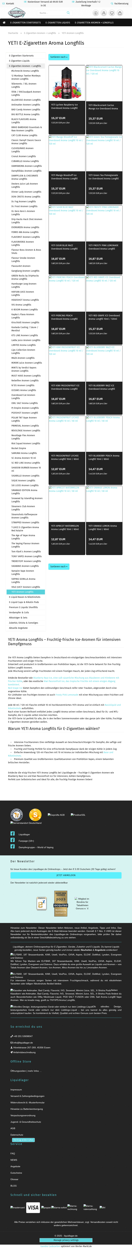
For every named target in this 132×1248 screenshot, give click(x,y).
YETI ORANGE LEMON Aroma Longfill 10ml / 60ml (103, 528)
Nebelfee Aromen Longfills (25, 380)
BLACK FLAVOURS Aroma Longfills (23, 121)
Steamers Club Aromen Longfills (23, 508)
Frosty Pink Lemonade (66, 694)
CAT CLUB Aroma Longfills (24, 135)
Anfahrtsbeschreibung (24, 1052)
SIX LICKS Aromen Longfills (25, 485)
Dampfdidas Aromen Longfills (26, 171)
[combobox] (59, 57)
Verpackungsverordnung (22, 1115)
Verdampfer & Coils (19, 612)
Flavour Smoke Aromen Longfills (23, 260)
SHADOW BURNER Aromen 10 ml (26, 469)
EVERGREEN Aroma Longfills (25, 227)
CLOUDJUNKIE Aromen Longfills (22, 150)
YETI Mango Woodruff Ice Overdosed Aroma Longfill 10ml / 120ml (64, 177)
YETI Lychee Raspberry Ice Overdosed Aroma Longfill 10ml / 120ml (64, 106)
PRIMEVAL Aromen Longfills (25, 425)
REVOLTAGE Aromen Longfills (25, 430)
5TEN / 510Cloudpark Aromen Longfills (26, 93)
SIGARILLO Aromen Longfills (25, 475)
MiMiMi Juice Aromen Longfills (26, 362)
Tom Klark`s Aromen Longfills (26, 551)
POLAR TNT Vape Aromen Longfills (24, 419)
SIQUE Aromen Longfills (23, 480)
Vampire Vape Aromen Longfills (22, 573)
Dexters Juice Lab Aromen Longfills (24, 185)
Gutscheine (16, 1173)
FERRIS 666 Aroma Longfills (25, 232)
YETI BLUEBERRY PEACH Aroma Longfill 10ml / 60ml (104, 457)
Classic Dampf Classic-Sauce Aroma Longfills (26, 142)
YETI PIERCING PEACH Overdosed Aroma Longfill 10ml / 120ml (64, 317)
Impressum (16, 1089)
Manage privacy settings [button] (66, 1240)
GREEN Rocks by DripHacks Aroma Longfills (25, 277)
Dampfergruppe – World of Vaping (36, 847)
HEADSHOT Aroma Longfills (25, 300)
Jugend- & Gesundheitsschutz (25, 1122)
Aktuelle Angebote (18, 628)
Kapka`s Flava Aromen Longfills (22, 316)
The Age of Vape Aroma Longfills (23, 537)
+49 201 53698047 (23, 1036)
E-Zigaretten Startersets (25, 22)
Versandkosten (97, 1222)
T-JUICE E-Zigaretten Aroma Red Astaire (25, 529)
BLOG (13, 1185)
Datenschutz (16, 1134)
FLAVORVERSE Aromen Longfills (22, 243)
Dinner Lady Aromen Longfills (26, 191)
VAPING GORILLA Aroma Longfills (23, 581)
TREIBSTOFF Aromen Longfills (26, 561)
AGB (12, 1128)
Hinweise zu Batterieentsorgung (26, 1109)
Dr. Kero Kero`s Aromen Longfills (23, 213)
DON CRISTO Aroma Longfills (25, 196)
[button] (104, 14)
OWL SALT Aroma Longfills (24, 403)
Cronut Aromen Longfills (23, 156)
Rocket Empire (18, 448)
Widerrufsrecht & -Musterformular (27, 1102)
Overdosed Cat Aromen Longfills (23, 397)
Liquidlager (24, 834)
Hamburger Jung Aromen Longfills (23, 285)
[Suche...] (68, 12)
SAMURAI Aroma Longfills (24, 453)
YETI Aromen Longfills (22, 592)
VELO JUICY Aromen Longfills (25, 587)
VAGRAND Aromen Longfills (25, 566)
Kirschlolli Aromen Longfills (25, 322)
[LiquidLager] (16, 13)
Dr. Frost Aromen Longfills (24, 206)
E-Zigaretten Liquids (58, 22)
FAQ (12, 1153)
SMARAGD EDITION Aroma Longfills (24, 492)
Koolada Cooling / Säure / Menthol (24, 329)
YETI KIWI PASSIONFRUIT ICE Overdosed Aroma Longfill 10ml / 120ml (65, 387)
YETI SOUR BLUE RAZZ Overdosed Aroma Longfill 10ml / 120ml (64, 247)
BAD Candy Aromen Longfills (25, 109)
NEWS (13, 1160)
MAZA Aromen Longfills (23, 358)
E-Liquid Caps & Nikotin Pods (24, 602)
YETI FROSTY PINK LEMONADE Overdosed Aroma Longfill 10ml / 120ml (103, 247)
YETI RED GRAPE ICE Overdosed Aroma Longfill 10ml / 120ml (104, 317)
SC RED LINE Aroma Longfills (25, 462)
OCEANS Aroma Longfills (23, 390)
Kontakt (9, 3)
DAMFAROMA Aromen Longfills (26, 166)
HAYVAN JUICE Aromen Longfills (22, 293)
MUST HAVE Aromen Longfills (26, 375)
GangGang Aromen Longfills (25, 271)
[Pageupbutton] (125, 1243)
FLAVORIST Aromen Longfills (25, 237)
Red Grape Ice (15, 688)
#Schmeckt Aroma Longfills (25, 71)
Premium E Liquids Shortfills (23, 607)
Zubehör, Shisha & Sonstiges (23, 622)
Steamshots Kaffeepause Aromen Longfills (24, 516)
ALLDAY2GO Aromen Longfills (26, 100)
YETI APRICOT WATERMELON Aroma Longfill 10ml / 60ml (65, 528)
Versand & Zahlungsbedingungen (27, 1096)
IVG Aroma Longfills (21, 304)
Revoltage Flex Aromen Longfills (23, 437)
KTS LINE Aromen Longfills (24, 335)
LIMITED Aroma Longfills (23, 345)
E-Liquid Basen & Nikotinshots (24, 597)
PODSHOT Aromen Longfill (24, 412)
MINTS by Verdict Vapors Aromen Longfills (23, 369)
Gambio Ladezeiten (50, 1246)
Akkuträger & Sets (18, 617)
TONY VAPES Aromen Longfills (26, 556)
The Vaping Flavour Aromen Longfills (25, 545)
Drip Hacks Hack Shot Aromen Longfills (26, 221)
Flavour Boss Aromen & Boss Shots (26, 252)
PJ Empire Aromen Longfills (25, 408)
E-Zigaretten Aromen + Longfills (94, 22)
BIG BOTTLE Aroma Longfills (25, 114)
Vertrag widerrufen (23, 1140)
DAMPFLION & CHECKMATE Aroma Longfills (24, 177)
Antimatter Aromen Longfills (25, 104)
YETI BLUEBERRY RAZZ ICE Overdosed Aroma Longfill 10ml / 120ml (102, 387)
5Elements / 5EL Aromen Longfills (23, 85)
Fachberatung (121, 3)
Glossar (14, 1179)
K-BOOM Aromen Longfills (24, 309)
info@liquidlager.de (23, 1042)
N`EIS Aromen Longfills (22, 385)
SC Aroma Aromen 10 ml (23, 458)
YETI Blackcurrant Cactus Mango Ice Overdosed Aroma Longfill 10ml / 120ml (103, 107)
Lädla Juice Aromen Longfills (25, 340)
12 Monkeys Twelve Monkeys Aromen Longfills (26, 77)
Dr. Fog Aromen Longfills (23, 201)
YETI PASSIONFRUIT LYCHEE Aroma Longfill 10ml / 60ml (65, 457)
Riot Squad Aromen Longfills (25, 443)
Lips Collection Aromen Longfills (23, 352)
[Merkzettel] (112, 14)
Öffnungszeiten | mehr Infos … (26, 1071)
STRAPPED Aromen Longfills (25, 522)
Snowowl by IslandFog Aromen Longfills (26, 500)
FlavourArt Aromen (20, 266)
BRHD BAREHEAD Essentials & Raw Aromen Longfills (26, 129)
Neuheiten (86, 950)
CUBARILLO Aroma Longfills (25, 161)
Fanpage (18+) (26, 841)
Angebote (100, 950)
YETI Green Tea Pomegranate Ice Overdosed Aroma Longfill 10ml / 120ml (104, 177)
